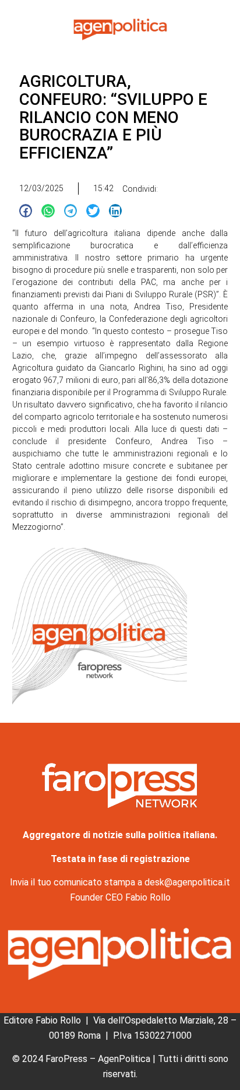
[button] (26, 210)
